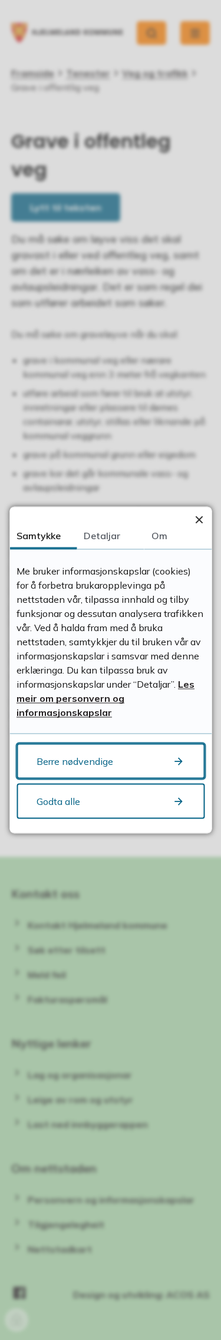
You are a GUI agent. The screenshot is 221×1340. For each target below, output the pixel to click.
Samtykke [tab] (39, 536)
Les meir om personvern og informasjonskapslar (105, 698)
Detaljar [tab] (102, 536)
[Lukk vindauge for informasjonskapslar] (199, 519)
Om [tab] (159, 536)
